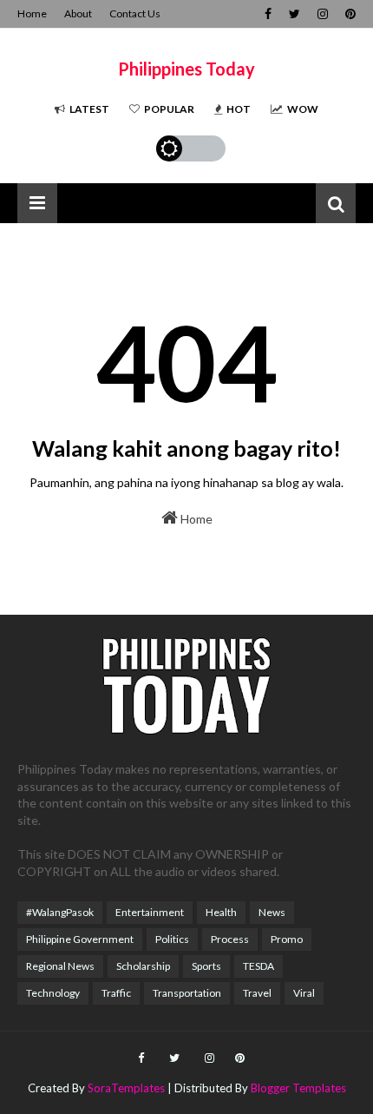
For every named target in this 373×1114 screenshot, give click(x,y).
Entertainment (149, 912)
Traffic (116, 992)
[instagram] (322, 14)
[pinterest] (348, 14)
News (271, 912)
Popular (169, 108)
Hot (238, 108)
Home (32, 13)
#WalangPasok (60, 912)
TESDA (258, 965)
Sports (206, 965)
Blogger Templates (298, 1088)
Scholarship (143, 965)
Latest (89, 108)
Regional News (60, 965)
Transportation (187, 992)
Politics (172, 939)
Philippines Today (186, 68)
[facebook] (268, 14)
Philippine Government (80, 939)
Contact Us (134, 13)
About (78, 13)
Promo (287, 939)
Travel (257, 992)
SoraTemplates (126, 1088)
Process (230, 939)
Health (221, 912)
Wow (302, 108)
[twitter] (294, 14)
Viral (304, 992)
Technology (53, 992)
